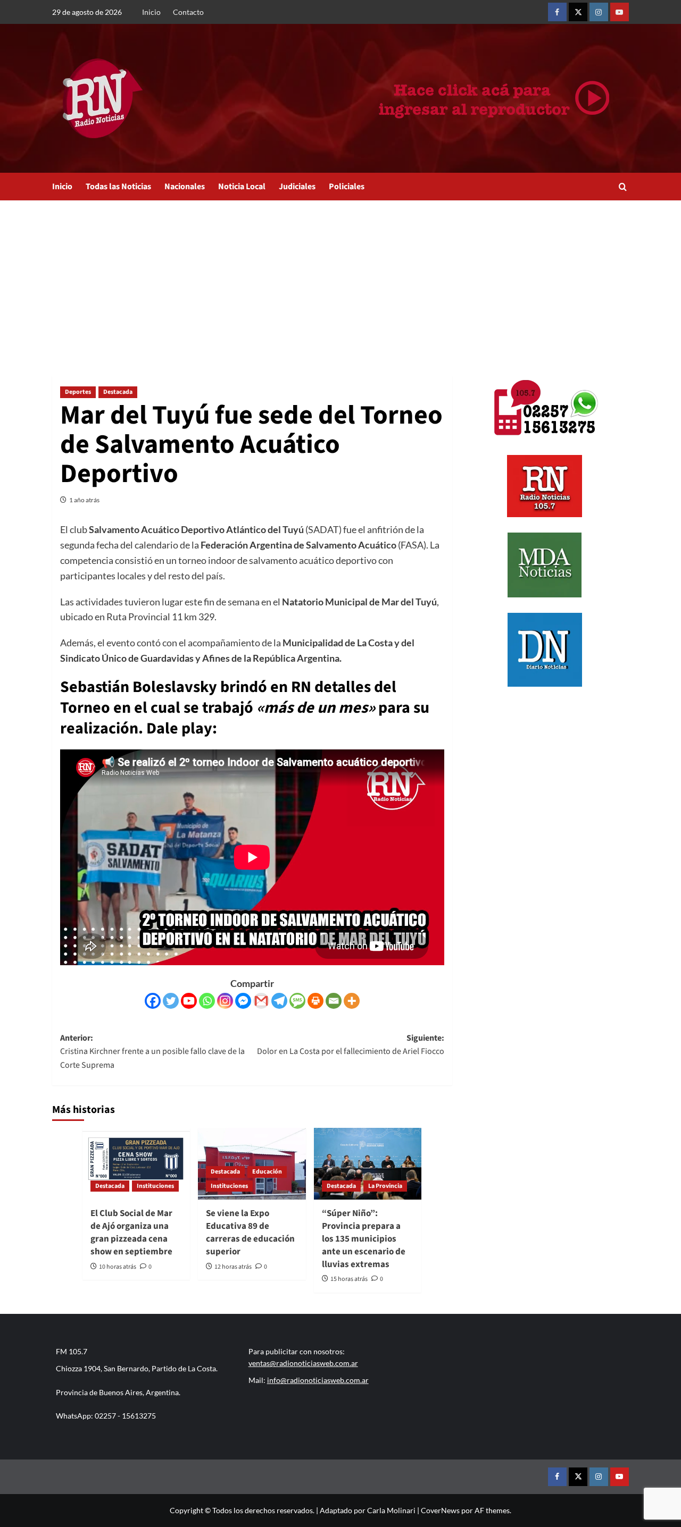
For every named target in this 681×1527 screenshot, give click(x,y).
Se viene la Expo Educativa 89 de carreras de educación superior (250, 1232)
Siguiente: (350, 1045)
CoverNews (440, 1510)
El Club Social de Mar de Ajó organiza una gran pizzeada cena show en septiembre (131, 1232)
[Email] (334, 1001)
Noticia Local (241, 186)
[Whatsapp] (207, 1001)
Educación (267, 1171)
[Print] (315, 1001)
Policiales (346, 186)
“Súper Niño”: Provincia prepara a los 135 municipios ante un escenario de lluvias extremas (363, 1238)
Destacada (117, 391)
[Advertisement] (340, 280)
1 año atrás (84, 500)
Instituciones (155, 1186)
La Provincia (385, 1186)
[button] (622, 187)
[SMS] (297, 1001)
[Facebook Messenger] (243, 1001)
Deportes (78, 391)
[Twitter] (171, 1001)
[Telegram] (279, 1001)
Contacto (188, 11)
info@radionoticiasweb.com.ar (318, 1380)
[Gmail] (261, 1001)
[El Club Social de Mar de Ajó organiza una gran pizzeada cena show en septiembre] (136, 1164)
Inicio (151, 11)
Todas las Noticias (118, 186)
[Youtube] (189, 1001)
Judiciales (297, 186)
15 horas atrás (349, 1279)
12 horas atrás (233, 1266)
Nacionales (184, 186)
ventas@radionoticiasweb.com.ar (303, 1363)
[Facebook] (153, 1001)
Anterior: (152, 1051)
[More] (352, 1001)
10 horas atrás (117, 1266)
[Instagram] (225, 1001)
